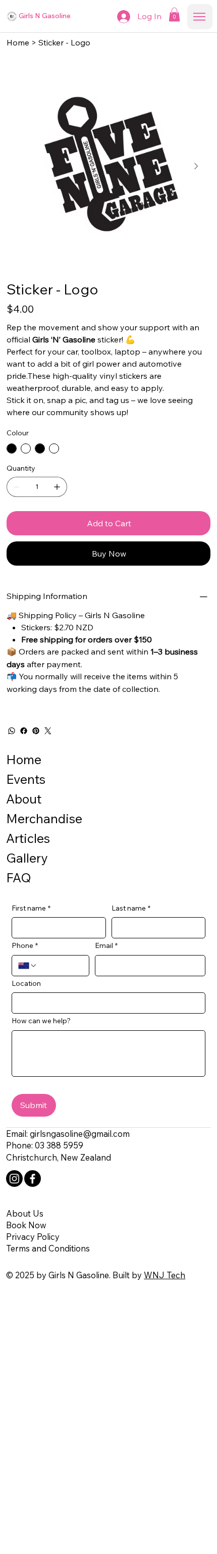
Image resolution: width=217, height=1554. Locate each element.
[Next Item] (196, 166)
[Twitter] (48, 731)
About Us (24, 1213)
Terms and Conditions (48, 1248)
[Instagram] (14, 1178)
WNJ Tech (164, 1275)
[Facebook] (24, 731)
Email (106, 945)
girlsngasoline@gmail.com (80, 1133)
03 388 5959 (59, 1145)
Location (26, 983)
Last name (131, 908)
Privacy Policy (33, 1236)
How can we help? (41, 1020)
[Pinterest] (36, 731)
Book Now (26, 1225)
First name (31, 908)
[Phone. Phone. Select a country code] (27, 966)
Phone (25, 945)
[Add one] (57, 487)
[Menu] (199, 16)
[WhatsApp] (12, 731)
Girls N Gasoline (45, 15)
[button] (174, 14)
